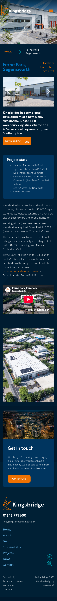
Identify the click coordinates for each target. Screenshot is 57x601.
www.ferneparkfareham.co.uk (20, 271)
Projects (7, 52)
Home (7, 529)
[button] (9, 92)
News (6, 559)
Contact (8, 564)
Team (6, 541)
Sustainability (12, 547)
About (7, 535)
